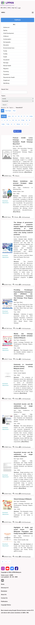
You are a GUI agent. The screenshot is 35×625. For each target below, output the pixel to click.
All (2, 110)
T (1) (7, 124)
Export (17, 131)
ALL (14, 24)
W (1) (18, 124)
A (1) (9, 116)
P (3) (22, 120)
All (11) (4, 116)
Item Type (8, 110)
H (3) (31, 116)
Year (14, 110)
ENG (4, 7)
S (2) (3, 124)
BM (1, 7)
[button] (4, 104)
